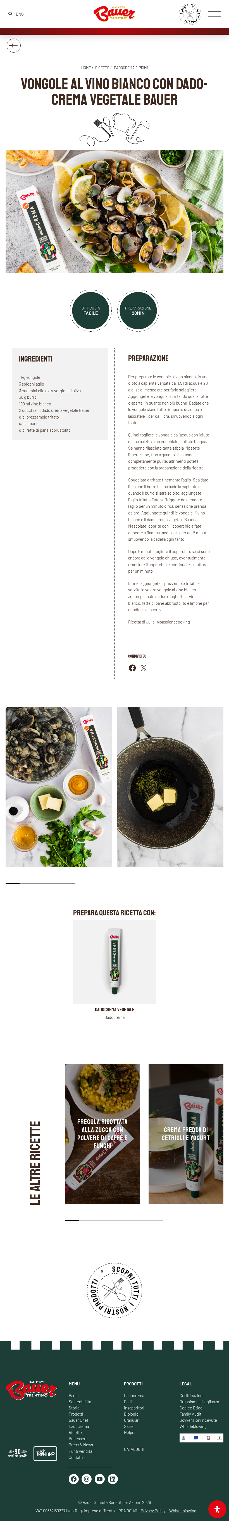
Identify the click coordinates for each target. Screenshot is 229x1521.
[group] (102, 1134)
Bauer (74, 1395)
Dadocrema (124, 67)
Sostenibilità (80, 1401)
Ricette (75, 1432)
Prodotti (76, 1413)
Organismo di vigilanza (199, 1401)
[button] (13, 883)
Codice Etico (191, 1407)
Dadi (128, 1401)
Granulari (132, 1420)
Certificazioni (192, 1395)
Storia (74, 1407)
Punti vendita (80, 1451)
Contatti (76, 1457)
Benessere (78, 1438)
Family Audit (190, 1413)
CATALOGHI (134, 1449)
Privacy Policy (153, 1510)
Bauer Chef (78, 1420)
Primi (143, 67)
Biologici (132, 1413)
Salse (128, 1426)
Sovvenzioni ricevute (198, 1420)
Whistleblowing (193, 1426)
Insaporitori (134, 1407)
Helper (130, 1432)
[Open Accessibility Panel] (217, 1509)
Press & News (81, 1444)
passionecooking (175, 621)
